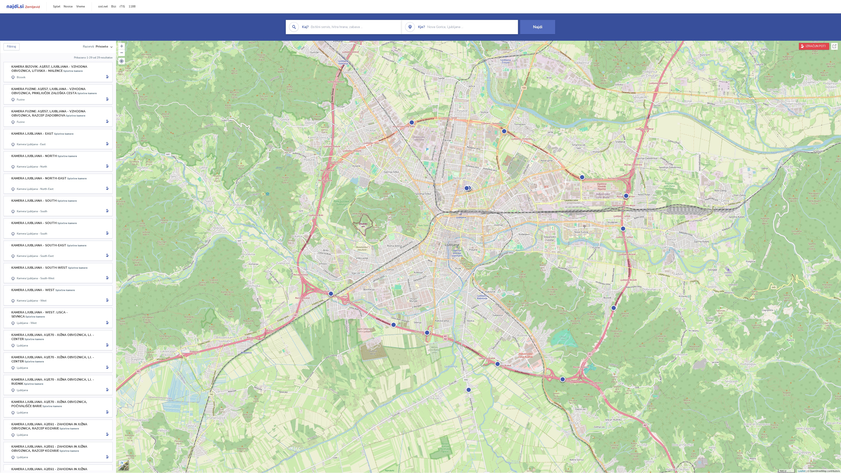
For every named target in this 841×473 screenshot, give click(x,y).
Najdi (537, 27)
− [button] (121, 52)
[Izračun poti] (106, 77)
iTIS (122, 7)
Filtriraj (11, 47)
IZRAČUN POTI (816, 46)
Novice (68, 7)
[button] (121, 61)
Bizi (113, 7)
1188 (132, 7)
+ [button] (121, 46)
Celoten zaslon (834, 46)
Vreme (80, 7)
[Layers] (123, 465)
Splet (56, 7)
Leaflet (801, 471)
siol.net (103, 7)
